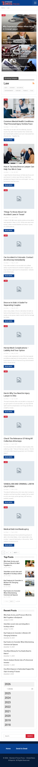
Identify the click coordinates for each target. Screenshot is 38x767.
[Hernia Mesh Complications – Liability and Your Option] (19, 335)
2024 (8, 697)
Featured (18, 90)
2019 (8, 720)
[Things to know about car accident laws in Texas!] (19, 199)
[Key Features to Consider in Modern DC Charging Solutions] (29, 583)
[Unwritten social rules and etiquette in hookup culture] (29, 574)
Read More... (9, 140)
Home (8, 749)
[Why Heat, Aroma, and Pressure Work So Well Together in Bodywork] (29, 563)
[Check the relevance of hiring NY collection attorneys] (19, 425)
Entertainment (9, 90)
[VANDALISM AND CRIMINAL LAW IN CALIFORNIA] (19, 471)
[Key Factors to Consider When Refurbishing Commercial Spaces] (29, 593)
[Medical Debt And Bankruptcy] (19, 516)
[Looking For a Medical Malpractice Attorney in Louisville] (19, 65)
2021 (8, 711)
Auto (6, 87)
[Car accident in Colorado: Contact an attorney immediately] (19, 244)
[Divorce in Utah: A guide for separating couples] (19, 290)
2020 (8, 715)
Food (31, 90)
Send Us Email (21, 749)
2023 (8, 702)
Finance (25, 90)
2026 (8, 684)
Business (12, 87)
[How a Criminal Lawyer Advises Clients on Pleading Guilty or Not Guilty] (19, 38)
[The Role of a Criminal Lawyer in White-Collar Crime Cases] (10, 52)
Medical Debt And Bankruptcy (16, 529)
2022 (8, 706)
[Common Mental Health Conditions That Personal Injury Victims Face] (19, 108)
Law (3, 15)
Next (15, 552)
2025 (8, 693)
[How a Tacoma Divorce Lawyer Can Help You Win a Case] (19, 154)
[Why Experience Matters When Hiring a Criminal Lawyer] (19, 23)
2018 (8, 724)
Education (20, 87)
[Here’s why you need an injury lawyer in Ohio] (19, 380)
